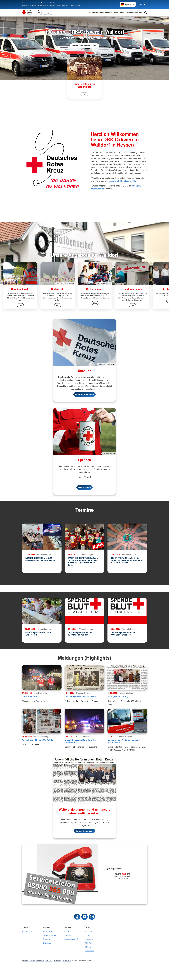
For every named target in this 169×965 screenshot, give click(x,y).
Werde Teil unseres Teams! (84, 45)
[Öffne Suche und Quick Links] (145, 12)
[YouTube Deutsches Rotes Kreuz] (84, 917)
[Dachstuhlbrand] (42, 677)
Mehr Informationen (84, 394)
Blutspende (47, 943)
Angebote (108, 12)
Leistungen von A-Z (71, 939)
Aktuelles (67, 935)
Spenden (130, 12)
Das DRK (138, 12)
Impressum (89, 939)
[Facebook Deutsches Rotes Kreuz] (77, 917)
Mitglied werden (48, 931)
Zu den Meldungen (84, 830)
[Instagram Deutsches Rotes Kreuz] (92, 917)
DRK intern (89, 947)
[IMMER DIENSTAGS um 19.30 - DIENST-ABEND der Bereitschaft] (42, 537)
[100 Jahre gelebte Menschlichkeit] (84, 677)
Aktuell (122, 12)
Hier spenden (84, 487)
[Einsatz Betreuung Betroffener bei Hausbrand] (84, 721)
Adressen (88, 931)
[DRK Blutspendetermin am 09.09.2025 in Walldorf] (127, 611)
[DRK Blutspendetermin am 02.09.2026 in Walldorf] (84, 611)
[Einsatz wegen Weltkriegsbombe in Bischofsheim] (127, 721)
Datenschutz (89, 951)
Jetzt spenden (27, 931)
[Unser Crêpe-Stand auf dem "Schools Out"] (42, 611)
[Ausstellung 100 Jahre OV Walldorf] (42, 721)
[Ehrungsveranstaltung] (127, 677)
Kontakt (87, 935)
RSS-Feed (89, 943)
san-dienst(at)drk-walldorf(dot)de (121, 180)
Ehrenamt (46, 939)
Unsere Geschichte (96, 12)
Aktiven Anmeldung (50, 935)
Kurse (116, 12)
